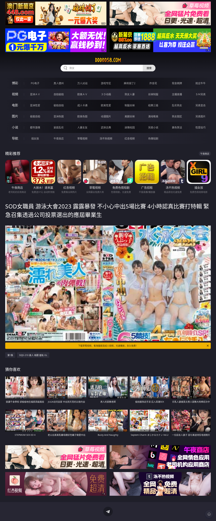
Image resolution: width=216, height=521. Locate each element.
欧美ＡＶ (82, 94)
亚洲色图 (59, 116)
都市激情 (35, 127)
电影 (15, 105)
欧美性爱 (106, 105)
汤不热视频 (106, 138)
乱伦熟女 (177, 105)
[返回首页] (209, 514)
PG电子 (35, 83)
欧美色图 (82, 116)
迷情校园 (130, 127)
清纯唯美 (153, 116)
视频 (15, 94)
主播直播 (177, 94)
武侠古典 (106, 127)
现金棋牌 (177, 83)
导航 (15, 138)
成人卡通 (82, 105)
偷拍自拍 (59, 105)
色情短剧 (153, 138)
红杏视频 (130, 138)
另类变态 (200, 105)
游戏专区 (106, 83)
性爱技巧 (200, 127)
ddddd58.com (108, 60)
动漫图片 (106, 116)
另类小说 (153, 127)
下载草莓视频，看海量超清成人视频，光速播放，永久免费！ (108, 345)
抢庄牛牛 (200, 83)
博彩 (15, 83)
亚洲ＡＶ (35, 94)
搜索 (149, 68)
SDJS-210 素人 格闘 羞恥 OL (33, 355)
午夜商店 (59, 138)
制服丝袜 (130, 105)
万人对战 (82, 83)
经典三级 (153, 105)
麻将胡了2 (129, 83)
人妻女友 (82, 127)
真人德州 (59, 83)
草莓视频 (82, 138)
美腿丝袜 (130, 116)
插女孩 (35, 138)
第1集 (10, 355)
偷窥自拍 (35, 116)
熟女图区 (177, 116)
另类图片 (200, 116)
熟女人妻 (130, 94)
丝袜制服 (153, 94)
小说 (15, 127)
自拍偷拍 (59, 94)
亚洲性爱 (35, 105)
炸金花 (153, 83)
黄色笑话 (177, 127)
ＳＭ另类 (200, 94)
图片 (15, 116)
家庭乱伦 (59, 127)
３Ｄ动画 (106, 94)
